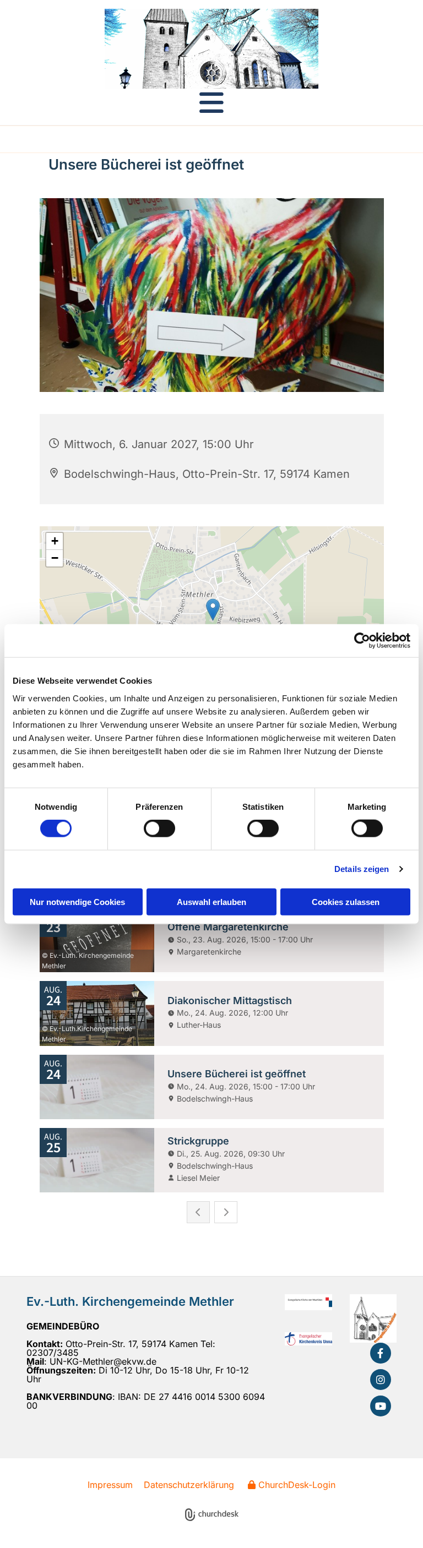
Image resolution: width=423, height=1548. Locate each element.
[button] (211, 102)
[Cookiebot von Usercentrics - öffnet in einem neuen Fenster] (362, 641)
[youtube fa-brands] (380, 1406)
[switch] (159, 828)
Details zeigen (361, 869)
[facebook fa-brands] (380, 1353)
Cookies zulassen (345, 901)
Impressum (110, 1484)
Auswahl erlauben (211, 901)
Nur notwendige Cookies (77, 901)
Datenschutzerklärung (189, 1484)
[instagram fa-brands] (380, 1379)
